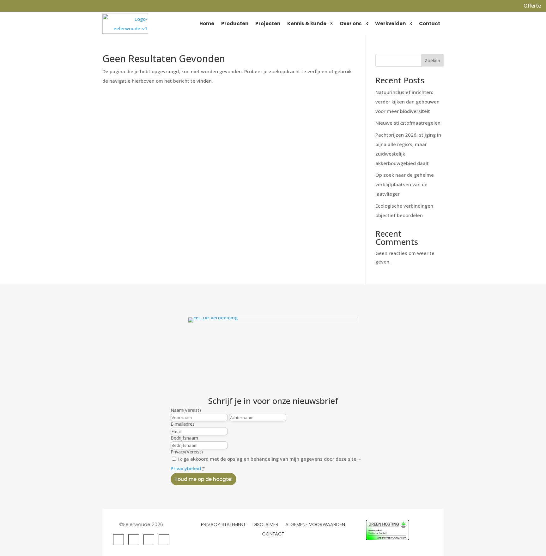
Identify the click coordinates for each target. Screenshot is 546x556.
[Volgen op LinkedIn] (133, 539)
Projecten (267, 23)
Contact (429, 23)
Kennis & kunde (306, 23)
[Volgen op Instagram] (148, 539)
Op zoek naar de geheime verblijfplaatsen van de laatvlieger (404, 184)
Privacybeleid (186, 468)
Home (206, 23)
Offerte (532, 5)
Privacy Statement (223, 524)
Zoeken (432, 60)
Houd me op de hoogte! (203, 479)
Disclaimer (265, 524)
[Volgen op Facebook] (118, 539)
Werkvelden (390, 23)
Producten (234, 23)
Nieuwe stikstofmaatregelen (407, 123)
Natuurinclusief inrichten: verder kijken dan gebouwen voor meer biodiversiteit (407, 101)
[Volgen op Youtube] (164, 539)
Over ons (351, 23)
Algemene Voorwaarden (315, 524)
